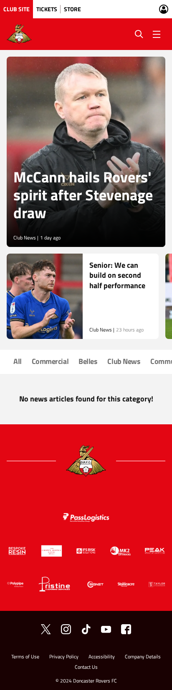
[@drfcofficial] (66, 629)
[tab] (16, 9)
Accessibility (102, 657)
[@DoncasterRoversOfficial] (106, 629)
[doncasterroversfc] (126, 629)
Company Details (143, 657)
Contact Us (86, 668)
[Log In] (164, 9)
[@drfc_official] (46, 629)
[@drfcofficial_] (86, 629)
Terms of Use (25, 657)
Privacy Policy (63, 657)
